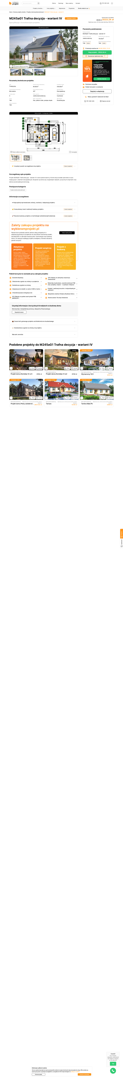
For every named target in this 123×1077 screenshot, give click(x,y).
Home (10, 12)
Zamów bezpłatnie (68, 209)
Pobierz (88, 43)
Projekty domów (37, 8)
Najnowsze (62, 8)
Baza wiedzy (69, 3)
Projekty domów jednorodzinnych (35, 12)
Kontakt (78, 3)
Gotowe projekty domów (19, 12)
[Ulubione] (112, 3)
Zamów (104, 43)
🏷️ (84, 8)
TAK (113, 1063)
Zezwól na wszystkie (84, 1074)
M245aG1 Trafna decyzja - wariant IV (53, 12)
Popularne (71, 8)
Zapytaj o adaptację (97, 91)
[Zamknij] (120, 1052)
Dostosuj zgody (38, 1074)
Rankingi (60, 3)
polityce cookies (75, 1071)
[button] (113, 1071)
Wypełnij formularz (19, 312)
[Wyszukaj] (38, 3)
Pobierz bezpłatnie (68, 166)
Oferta (54, 3)
